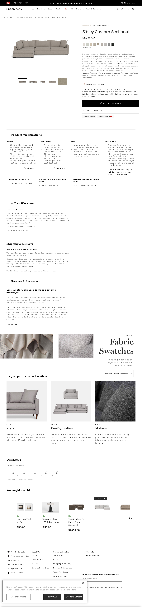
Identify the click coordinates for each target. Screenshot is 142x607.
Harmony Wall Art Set (24, 520)
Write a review (102, 26)
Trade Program (17, 564)
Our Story (36, 555)
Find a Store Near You (113, 103)
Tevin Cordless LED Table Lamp (50, 520)
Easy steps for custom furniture (27, 376)
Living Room (19, 17)
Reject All (52, 597)
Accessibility (116, 588)
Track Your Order (60, 572)
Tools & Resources (93, 9)
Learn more (12, 324)
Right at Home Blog (40, 568)
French (54, 185)
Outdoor (59, 9)
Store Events (37, 560)
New (33, 9)
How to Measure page (24, 253)
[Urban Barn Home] (14, 9)
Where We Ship (60, 576)
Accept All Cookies (73, 597)
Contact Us (58, 555)
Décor (50, 9)
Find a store (129, 3)
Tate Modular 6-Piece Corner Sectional (76, 522)
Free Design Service (18, 556)
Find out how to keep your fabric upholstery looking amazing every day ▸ (120, 172)
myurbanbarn (16, 569)
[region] (44, 591)
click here (31, 227)
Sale (67, 9)
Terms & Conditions (102, 588)
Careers (35, 564)
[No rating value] (87, 25)
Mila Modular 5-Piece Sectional (102, 520)
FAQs (55, 560)
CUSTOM (130, 335)
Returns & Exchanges (62, 568)
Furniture (41, 9)
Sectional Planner (86, 185)
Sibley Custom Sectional (105, 31)
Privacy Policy (88, 588)
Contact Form (95, 555)
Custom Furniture (35, 17)
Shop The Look (77, 9)
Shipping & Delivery (62, 564)
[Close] (83, 583)
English (46, 185)
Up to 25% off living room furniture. (71, 3)
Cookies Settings (18, 573)
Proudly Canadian (18, 552)
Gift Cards (15, 560)
